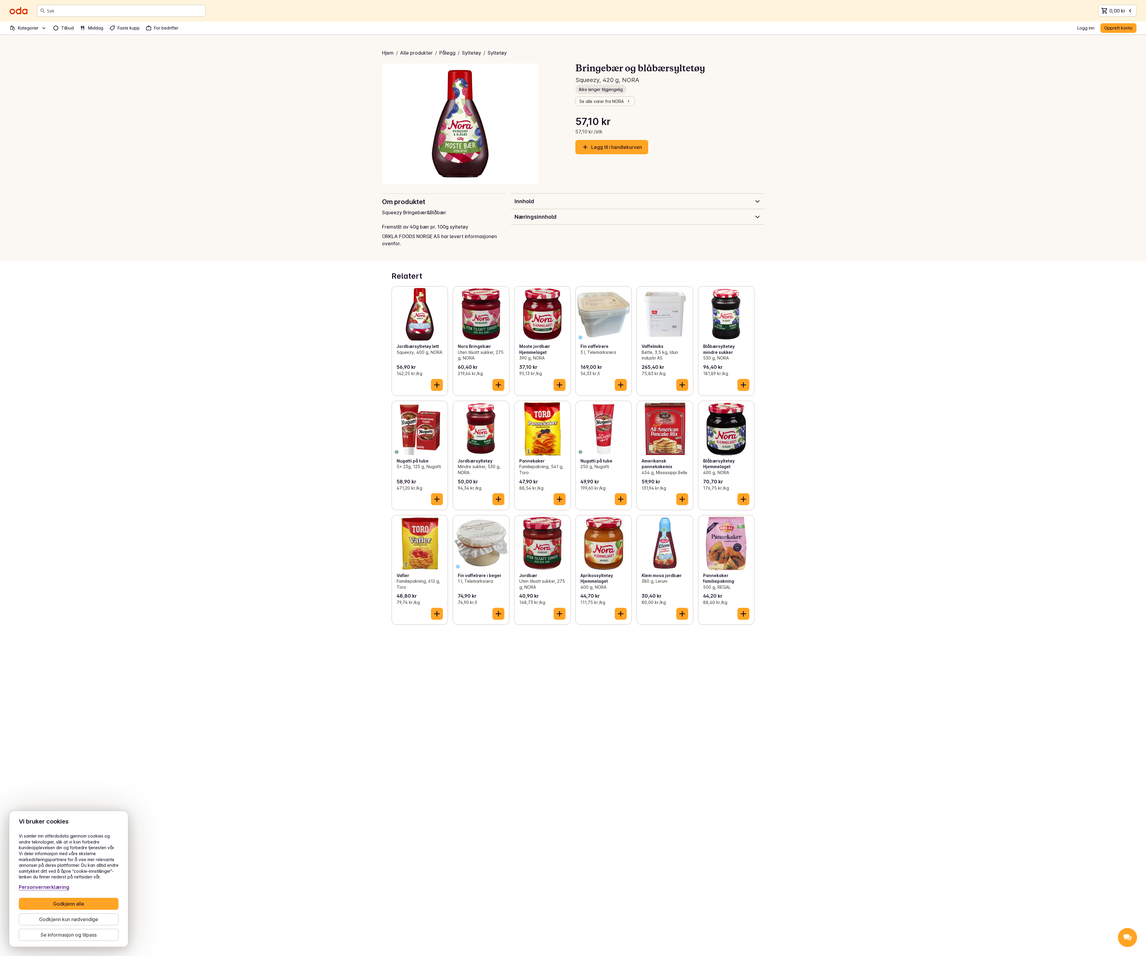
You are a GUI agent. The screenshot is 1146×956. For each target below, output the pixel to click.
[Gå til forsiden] (18, 10)
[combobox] (125, 10)
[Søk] (43, 11)
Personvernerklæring (44, 887)
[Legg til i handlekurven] (437, 385)
